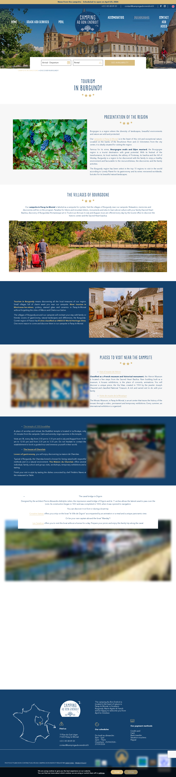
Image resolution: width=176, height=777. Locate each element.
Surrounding (141, 17)
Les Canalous (38, 523)
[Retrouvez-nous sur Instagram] (165, 7)
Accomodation (116, 17)
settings (101, 773)
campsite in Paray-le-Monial (106, 139)
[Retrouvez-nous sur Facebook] (161, 7)
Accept (117, 772)
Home (14, 22)
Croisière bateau (36, 514)
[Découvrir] (98, 763)
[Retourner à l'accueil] (88, 22)
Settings (131, 772)
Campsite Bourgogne (28, 70)
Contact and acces (164, 22)
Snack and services (38, 22)
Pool (61, 22)
